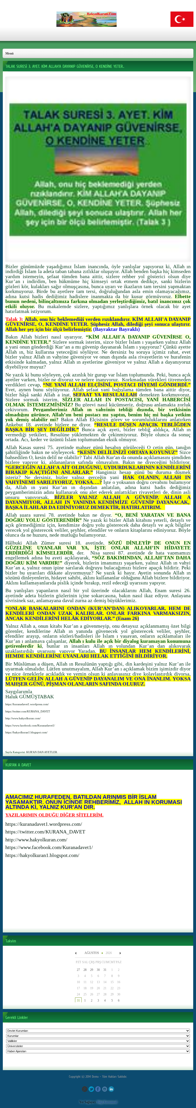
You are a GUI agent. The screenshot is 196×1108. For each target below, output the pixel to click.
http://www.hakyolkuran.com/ (36, 839)
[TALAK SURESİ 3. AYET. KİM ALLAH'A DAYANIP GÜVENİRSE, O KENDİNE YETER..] (98, 257)
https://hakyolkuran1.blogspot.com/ (42, 855)
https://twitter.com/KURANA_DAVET (45, 831)
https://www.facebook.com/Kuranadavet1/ (49, 847)
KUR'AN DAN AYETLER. (42, 752)
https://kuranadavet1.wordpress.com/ (43, 824)
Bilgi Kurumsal (107, 1102)
